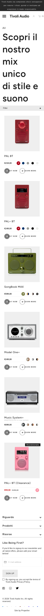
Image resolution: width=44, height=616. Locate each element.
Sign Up (10, 573)
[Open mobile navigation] (4, 16)
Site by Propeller (22, 610)
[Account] (34, 16)
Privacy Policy (23, 582)
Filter (5, 108)
